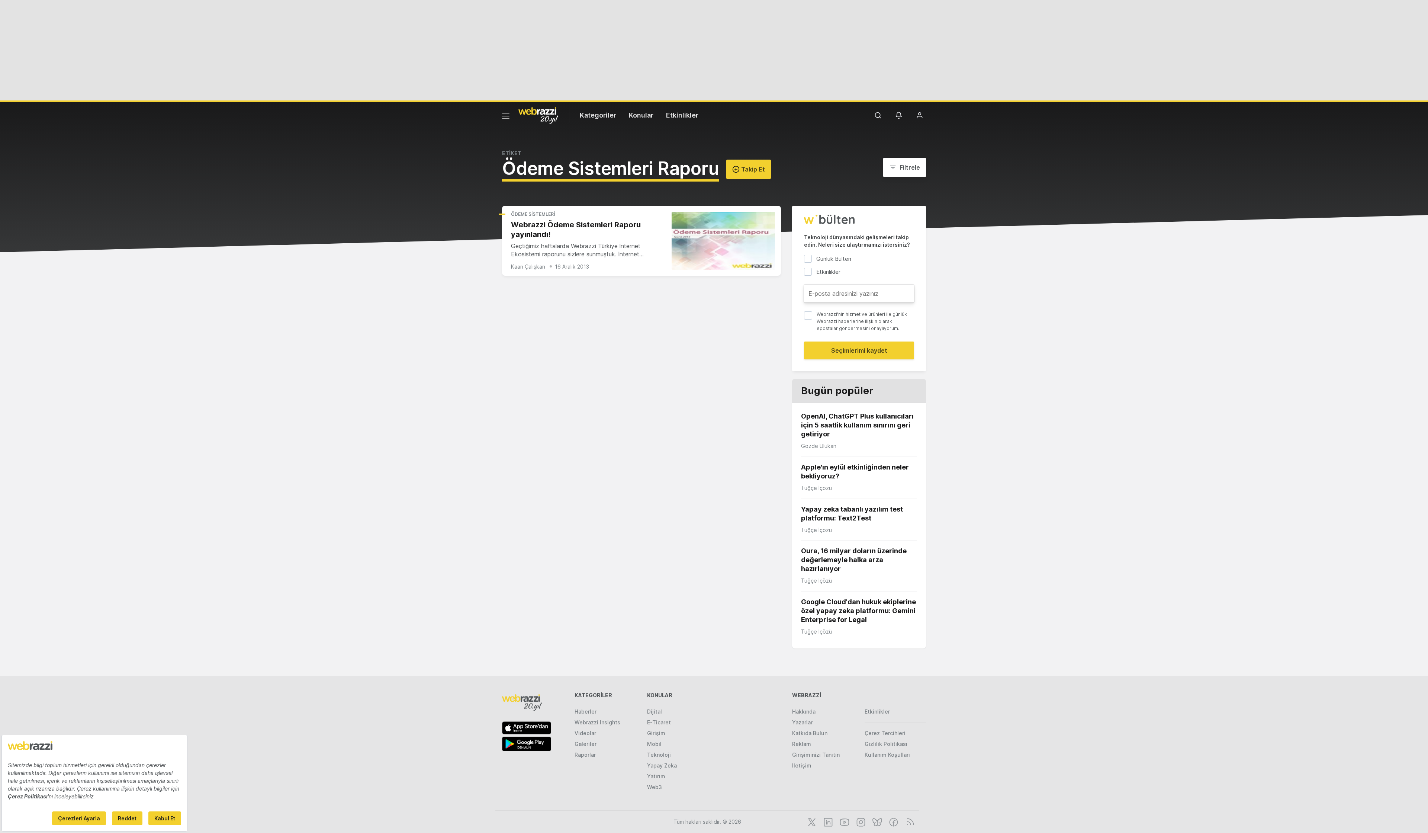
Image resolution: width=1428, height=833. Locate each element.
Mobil (654, 744)
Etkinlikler (682, 115)
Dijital (654, 711)
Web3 (654, 787)
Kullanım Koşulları (887, 755)
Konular (641, 115)
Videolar (585, 733)
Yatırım (656, 776)
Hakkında (804, 711)
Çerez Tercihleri (885, 733)
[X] (811, 821)
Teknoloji (659, 755)
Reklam (801, 744)
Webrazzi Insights (597, 722)
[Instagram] (860, 821)
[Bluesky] (876, 821)
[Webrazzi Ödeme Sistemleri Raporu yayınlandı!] (723, 241)
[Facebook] (892, 821)
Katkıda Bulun (809, 733)
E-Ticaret (659, 722)
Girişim (656, 733)
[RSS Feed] (909, 821)
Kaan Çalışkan (528, 266)
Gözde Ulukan (818, 446)
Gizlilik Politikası (886, 744)
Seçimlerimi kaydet (859, 350)
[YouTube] (843, 821)
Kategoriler (598, 115)
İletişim (801, 765)
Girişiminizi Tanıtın (816, 755)
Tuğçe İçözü (816, 488)
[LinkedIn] (827, 821)
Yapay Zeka (662, 765)
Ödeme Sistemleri (533, 214)
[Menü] (505, 117)
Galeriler (585, 744)
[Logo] (538, 115)
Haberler (585, 711)
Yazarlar (802, 722)
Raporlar (585, 755)
